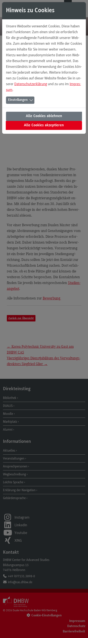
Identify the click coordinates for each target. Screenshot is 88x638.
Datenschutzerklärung (30, 84)
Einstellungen (18, 100)
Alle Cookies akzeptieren (44, 125)
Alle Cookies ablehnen (44, 116)
